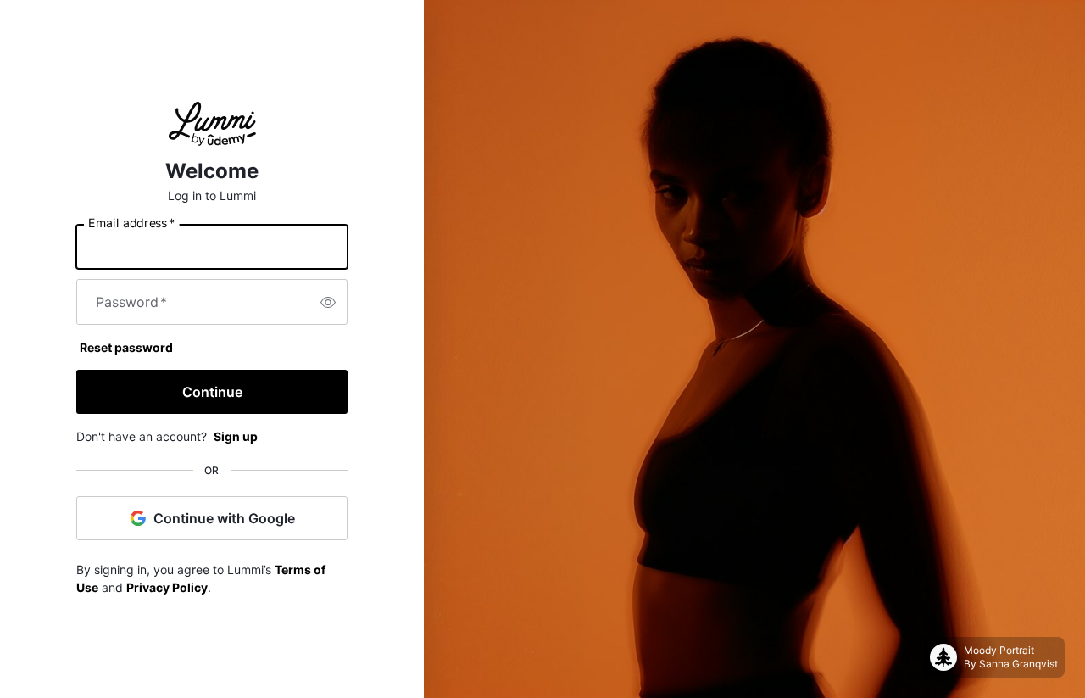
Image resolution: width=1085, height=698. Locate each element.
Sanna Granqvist (1018, 663)
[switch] (328, 302)
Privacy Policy (167, 587)
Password (131, 302)
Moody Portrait (999, 650)
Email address (131, 223)
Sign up (236, 436)
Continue (212, 391)
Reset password (126, 347)
